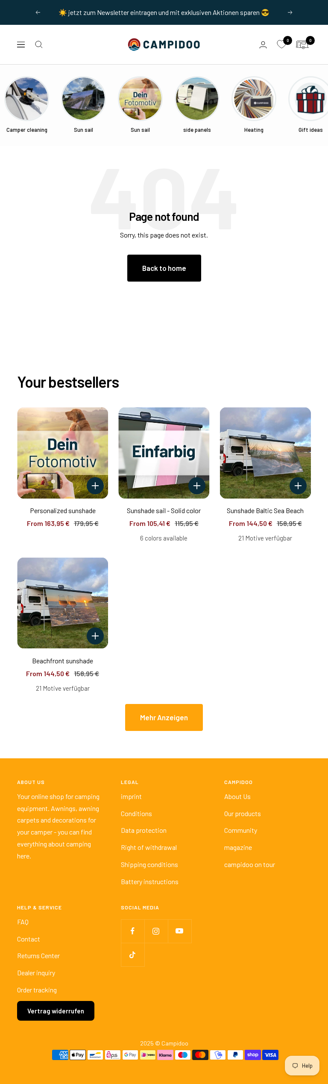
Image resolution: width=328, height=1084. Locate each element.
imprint (131, 796)
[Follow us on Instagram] (156, 931)
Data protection (144, 830)
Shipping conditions (149, 864)
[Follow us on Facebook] (132, 931)
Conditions (136, 813)
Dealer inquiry (36, 972)
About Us (237, 796)
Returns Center (38, 955)
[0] (281, 44)
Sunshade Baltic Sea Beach (265, 510)
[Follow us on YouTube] (179, 931)
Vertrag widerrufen (55, 1011)
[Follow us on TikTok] (132, 954)
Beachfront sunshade (62, 660)
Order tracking (37, 990)
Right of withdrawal (149, 847)
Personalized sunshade (63, 510)
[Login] (263, 44)
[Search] (39, 44)
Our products (242, 813)
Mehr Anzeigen (164, 717)
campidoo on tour (249, 864)
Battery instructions (150, 881)
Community (240, 830)
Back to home (164, 268)
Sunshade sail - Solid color (164, 510)
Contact (28, 939)
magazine (238, 847)
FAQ (23, 922)
